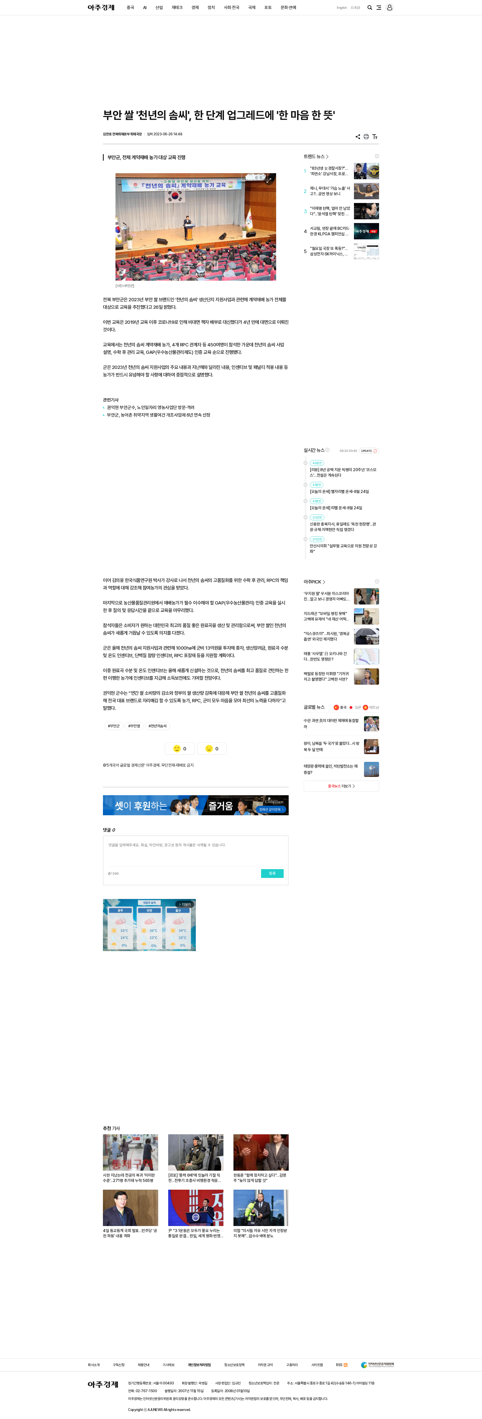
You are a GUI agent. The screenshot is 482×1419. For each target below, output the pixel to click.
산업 (159, 7)
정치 (211, 7)
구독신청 (118, 1365)
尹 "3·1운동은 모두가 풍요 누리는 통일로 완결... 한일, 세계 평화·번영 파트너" (194, 1233)
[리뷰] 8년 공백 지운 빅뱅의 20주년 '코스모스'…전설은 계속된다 (343, 472)
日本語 (355, 8)
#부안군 (113, 726)
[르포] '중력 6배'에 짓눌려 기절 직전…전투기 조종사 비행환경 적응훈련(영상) (194, 1178)
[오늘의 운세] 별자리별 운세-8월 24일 (339, 491)
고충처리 (292, 1365)
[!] (377, 156)
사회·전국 (231, 7)
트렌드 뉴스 (314, 156)
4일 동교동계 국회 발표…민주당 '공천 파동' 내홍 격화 (130, 1233)
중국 (130, 7)
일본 (358, 707)
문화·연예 (288, 7)
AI (145, 7)
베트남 (374, 707)
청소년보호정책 (234, 1365)
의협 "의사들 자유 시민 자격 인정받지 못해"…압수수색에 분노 (260, 1233)
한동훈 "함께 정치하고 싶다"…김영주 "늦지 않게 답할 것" (259, 1178)
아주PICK (312, 582)
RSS (339, 1365)
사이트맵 (317, 1365)
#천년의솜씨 (157, 726)
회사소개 (93, 1365)
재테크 (177, 7)
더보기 (327, 787)
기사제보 (168, 1365)
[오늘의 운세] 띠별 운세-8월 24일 (336, 507)
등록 (272, 873)
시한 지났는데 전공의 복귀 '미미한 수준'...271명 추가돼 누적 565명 (129, 1178)
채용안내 (143, 1365)
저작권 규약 (265, 1365)
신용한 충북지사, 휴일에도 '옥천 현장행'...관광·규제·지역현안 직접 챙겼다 (343, 527)
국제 (252, 7)
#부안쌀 (134, 726)
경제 (195, 7)
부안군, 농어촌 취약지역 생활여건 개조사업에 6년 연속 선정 (158, 415)
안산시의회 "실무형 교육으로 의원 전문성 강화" (343, 549)
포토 (268, 7)
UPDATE (367, 451)
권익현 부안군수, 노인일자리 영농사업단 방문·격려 (151, 407)
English (342, 8)
